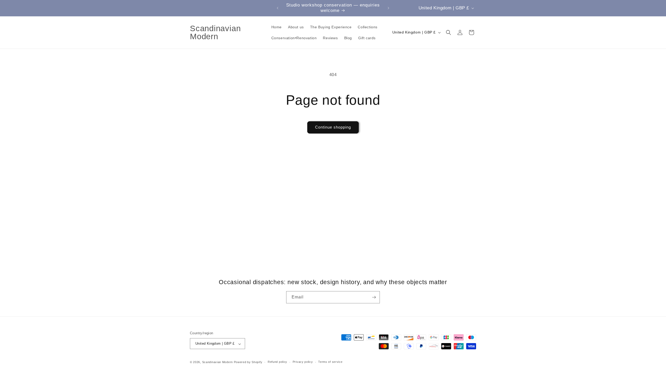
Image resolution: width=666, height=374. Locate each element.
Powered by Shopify (248, 362)
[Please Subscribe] (374, 297)
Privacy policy (303, 361)
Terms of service (330, 361)
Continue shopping (333, 127)
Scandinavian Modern (217, 362)
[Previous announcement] (277, 8)
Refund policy (277, 361)
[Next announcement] (388, 8)
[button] (448, 32)
